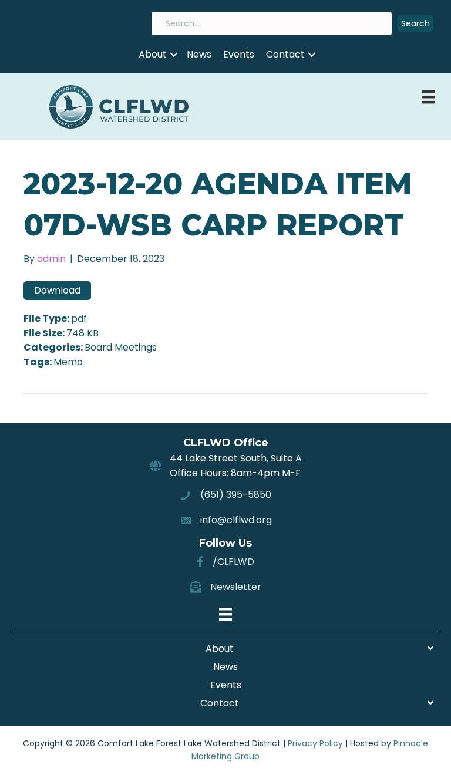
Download (57, 290)
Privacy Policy (315, 743)
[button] (415, 23)
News (199, 54)
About (153, 54)
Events (238, 54)
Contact (285, 54)
